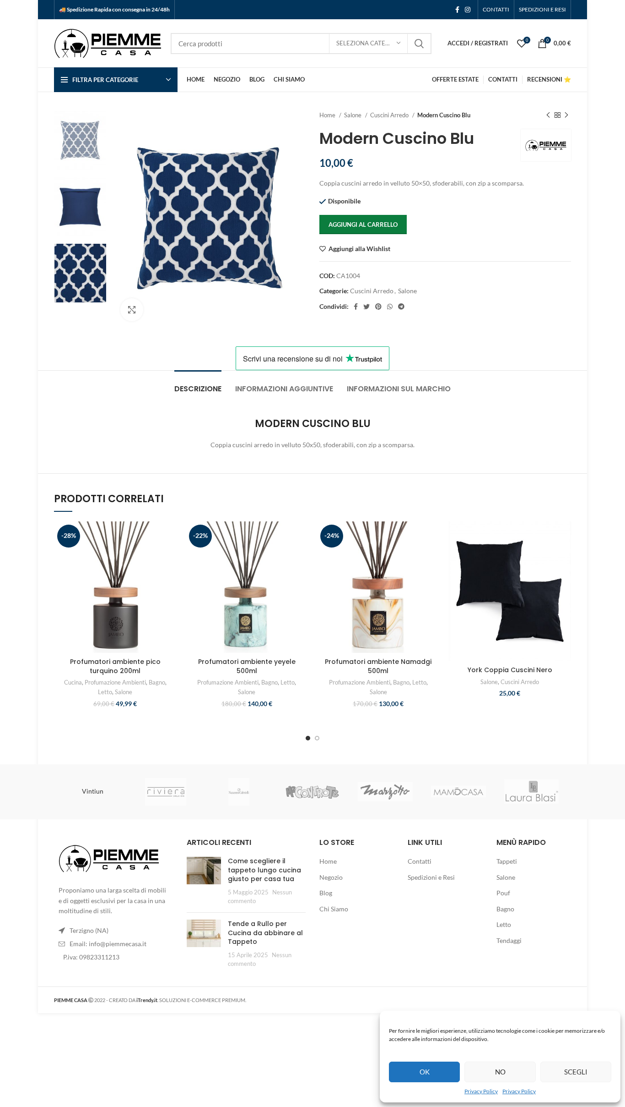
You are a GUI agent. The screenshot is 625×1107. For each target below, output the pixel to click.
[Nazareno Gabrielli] (238, 792)
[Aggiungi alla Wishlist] (169, 536)
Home (328, 115)
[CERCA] (419, 43)
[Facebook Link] (457, 10)
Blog (325, 893)
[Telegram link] (401, 306)
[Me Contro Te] (312, 791)
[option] (80, 140)
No (500, 1072)
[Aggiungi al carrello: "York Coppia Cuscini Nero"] (564, 557)
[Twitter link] (366, 306)
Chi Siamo (333, 909)
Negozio (331, 877)
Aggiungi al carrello (363, 224)
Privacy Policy (481, 1091)
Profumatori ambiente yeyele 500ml (247, 666)
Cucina (73, 682)
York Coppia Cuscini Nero (510, 669)
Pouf (503, 893)
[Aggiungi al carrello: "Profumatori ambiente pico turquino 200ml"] (169, 557)
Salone (353, 115)
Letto (105, 692)
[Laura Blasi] (531, 791)
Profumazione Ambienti (115, 682)
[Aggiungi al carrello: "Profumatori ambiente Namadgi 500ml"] (432, 557)
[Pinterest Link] (378, 306)
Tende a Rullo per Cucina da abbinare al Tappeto (265, 932)
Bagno (157, 682)
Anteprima (169, 577)
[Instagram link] (467, 10)
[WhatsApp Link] (389, 306)
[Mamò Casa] (458, 791)
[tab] (197, 384)
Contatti (419, 861)
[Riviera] (165, 792)
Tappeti (506, 861)
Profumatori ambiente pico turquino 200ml (115, 666)
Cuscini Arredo (390, 115)
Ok (425, 1072)
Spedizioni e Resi (431, 877)
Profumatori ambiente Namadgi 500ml (378, 666)
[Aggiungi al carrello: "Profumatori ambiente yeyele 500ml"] (301, 557)
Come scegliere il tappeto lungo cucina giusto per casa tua (264, 869)
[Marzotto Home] (385, 792)
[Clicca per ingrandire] (131, 309)
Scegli (575, 1072)
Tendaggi (509, 940)
